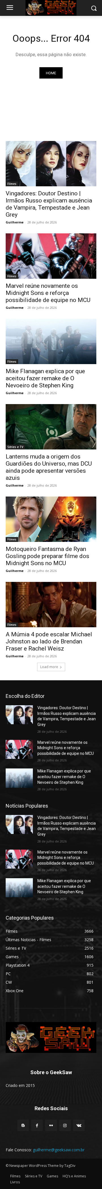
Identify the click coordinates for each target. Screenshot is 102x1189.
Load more (49, 666)
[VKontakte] (78, 1125)
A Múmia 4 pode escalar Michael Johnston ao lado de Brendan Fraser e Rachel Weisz (49, 641)
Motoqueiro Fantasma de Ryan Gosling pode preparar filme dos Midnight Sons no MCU (47, 556)
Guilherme (15, 222)
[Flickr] (50, 1125)
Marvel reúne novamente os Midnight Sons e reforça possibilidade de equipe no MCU (48, 292)
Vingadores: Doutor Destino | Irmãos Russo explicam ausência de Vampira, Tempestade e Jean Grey (49, 204)
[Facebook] (36, 1125)
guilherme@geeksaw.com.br (58, 1149)
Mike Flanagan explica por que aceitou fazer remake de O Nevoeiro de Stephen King (45, 378)
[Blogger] (23, 1125)
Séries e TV (15, 447)
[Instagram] (65, 1125)
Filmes (11, 184)
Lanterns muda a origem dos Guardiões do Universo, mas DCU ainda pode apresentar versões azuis (49, 467)
